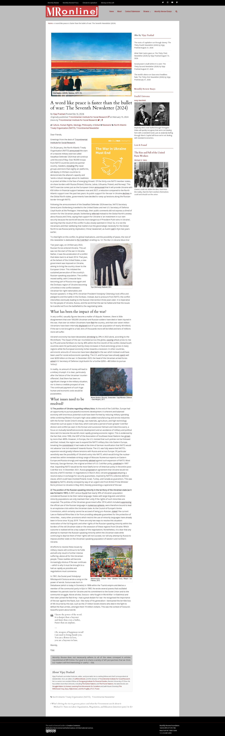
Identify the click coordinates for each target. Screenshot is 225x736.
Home (111, 11)
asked (53, 361)
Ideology (77, 125)
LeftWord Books (80, 679)
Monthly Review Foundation (169, 725)
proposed (90, 469)
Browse (146, 11)
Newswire (107, 125)
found (84, 493)
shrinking (91, 337)
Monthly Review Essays (144, 88)
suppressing (125, 502)
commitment (67, 445)
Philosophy (87, 125)
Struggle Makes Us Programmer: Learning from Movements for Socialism (76, 686)
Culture (55, 125)
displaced (83, 325)
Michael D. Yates (140, 160)
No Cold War (82, 240)
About (119, 11)
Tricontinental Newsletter (87, 128)
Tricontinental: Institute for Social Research (78, 120)
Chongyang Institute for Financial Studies (92, 681)
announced (74, 150)
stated (114, 511)
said (112, 229)
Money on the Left (107, 3)
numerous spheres (96, 505)
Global (97, 125)
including (70, 166)
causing (110, 340)
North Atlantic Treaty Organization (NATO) (71, 697)
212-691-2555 (167, 733)
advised (92, 460)
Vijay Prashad (59, 114)
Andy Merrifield (140, 100)
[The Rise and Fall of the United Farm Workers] (151, 175)
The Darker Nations (89, 684)
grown (127, 436)
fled (92, 322)
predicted (117, 463)
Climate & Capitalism (90, 3)
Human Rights (66, 125)
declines (125, 193)
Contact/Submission (132, 11)
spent (122, 355)
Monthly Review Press (71, 3)
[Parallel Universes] (151, 114)
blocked (53, 482)
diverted (94, 352)
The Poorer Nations (106, 684)
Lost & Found (140, 145)
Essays (163, 11)
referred (95, 213)
